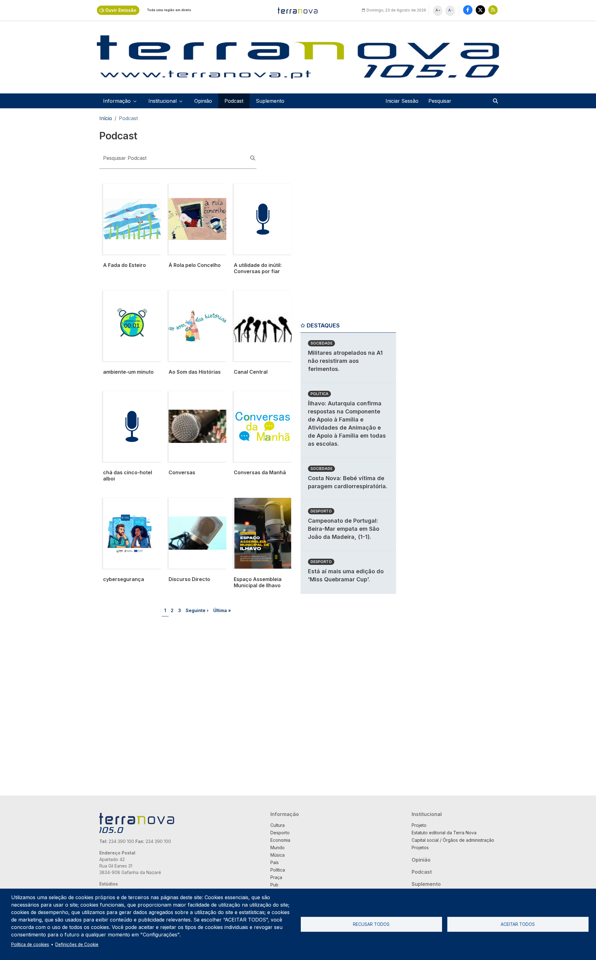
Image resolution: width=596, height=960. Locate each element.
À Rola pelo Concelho (194, 187)
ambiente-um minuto (127, 294)
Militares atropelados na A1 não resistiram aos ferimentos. (345, 360)
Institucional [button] (162, 101)
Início (105, 118)
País (274, 862)
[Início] (298, 10)
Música (277, 855)
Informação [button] (117, 101)
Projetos (420, 847)
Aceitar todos (518, 924)
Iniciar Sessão (402, 101)
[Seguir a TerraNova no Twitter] (480, 9)
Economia (280, 840)
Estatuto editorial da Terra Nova (444, 832)
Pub (274, 884)
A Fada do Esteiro (124, 187)
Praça (276, 877)
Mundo (277, 847)
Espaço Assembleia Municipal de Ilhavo (257, 505)
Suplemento (270, 101)
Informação (284, 814)
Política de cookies (30, 944)
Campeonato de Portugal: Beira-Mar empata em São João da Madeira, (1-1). (343, 528)
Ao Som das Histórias (194, 294)
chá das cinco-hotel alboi (126, 398)
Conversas (181, 395)
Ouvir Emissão (120, 10)
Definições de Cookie (76, 944)
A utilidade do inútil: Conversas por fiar (256, 191)
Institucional (427, 814)
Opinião (203, 101)
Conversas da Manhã (259, 395)
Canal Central (250, 294)
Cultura (277, 825)
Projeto (419, 825)
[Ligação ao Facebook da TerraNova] (468, 9)
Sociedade (321, 343)
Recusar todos (371, 924)
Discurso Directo (188, 501)
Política (319, 393)
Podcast (233, 101)
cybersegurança (122, 501)
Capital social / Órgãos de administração (453, 840)
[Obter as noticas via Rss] (493, 9)
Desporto (321, 511)
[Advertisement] (347, 222)
